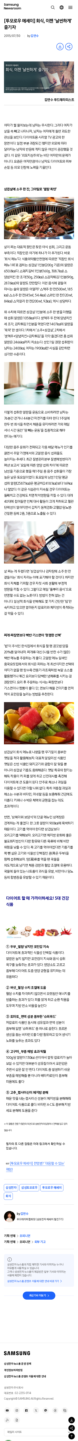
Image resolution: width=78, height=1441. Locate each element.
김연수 (35, 36)
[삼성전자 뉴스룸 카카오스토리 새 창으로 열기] (45, 1410)
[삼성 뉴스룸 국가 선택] (61, 7)
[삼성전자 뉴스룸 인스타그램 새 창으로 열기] (17, 1410)
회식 (8, 1196)
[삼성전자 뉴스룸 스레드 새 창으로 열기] (55, 1410)
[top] (71, 1436)
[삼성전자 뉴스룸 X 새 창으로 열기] (36, 1410)
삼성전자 (11, 1188)
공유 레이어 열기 (68, 46)
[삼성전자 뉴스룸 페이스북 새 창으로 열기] (26, 1410)
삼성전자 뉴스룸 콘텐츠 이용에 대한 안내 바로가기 (33, 1281)
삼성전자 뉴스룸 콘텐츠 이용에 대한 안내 (25, 1376)
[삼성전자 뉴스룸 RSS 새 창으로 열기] (7, 1420)
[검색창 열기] (52, 7)
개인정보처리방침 (13, 1370)
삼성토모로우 (29, 1188)
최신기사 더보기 (37, 1295)
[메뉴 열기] (70, 7)
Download (60, 46)
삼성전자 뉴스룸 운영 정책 (17, 1363)
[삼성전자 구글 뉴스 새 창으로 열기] (17, 1420)
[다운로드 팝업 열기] (71, 1420)
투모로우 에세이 (52, 1188)
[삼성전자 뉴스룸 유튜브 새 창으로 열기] (7, 1410)
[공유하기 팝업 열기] (71, 1428)
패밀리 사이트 (14, 1432)
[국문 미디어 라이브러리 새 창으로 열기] (65, 1410)
